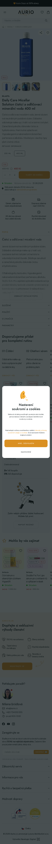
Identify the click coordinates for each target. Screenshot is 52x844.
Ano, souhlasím (26, 443)
